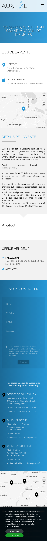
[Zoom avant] (44, 95)
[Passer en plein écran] (44, 103)
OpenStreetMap (41, 127)
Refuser (15, 531)
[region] (23, 489)
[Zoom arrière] (44, 99)
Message (10, 331)
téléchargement (9, 167)
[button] (23, 108)
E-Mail (9, 322)
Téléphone (11, 313)
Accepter (16, 535)
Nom (8, 304)
